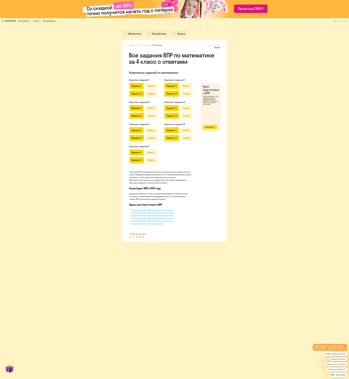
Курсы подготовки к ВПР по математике (148, 224)
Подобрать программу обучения (334, 354)
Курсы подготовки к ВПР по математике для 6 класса (153, 215)
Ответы (151, 86)
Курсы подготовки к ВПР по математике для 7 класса (153, 218)
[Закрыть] (347, 340)
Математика (158, 45)
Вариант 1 (136, 86)
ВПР (140, 45)
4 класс (147, 45)
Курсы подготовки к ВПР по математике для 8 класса (153, 221)
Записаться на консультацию (335, 364)
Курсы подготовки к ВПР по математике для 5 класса (153, 213)
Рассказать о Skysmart (338, 359)
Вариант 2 (137, 93)
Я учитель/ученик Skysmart (336, 369)
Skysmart (132, 45)
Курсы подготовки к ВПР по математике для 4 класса (153, 210)
